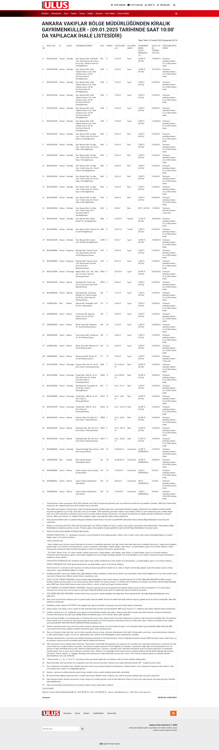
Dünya (82, 13)
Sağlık (90, 13)
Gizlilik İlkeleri (98, 713)
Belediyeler (56, 13)
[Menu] (176, 13)
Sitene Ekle (111, 713)
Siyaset (99, 13)
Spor (66, 13)
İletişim (86, 713)
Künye (77, 713)
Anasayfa (67, 713)
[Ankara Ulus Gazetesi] (55, 5)
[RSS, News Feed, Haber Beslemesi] (173, 713)
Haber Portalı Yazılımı (111, 744)
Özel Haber (110, 13)
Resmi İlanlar (123, 13)
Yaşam (74, 13)
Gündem (45, 13)
